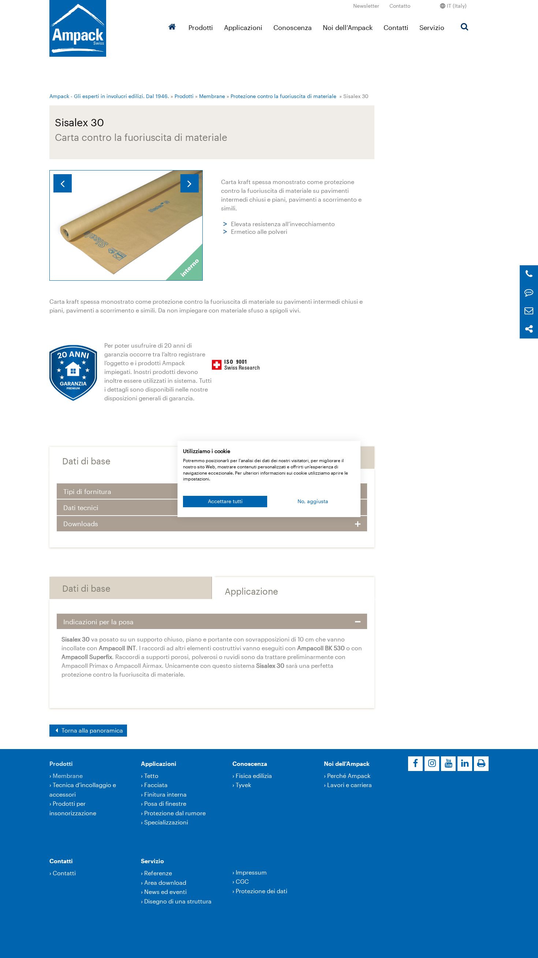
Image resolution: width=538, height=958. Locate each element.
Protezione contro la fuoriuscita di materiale (283, 96)
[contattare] (528, 292)
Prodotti (200, 27)
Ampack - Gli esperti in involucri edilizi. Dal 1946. (109, 96)
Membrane (212, 96)
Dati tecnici (80, 507)
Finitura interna (165, 794)
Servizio (431, 27)
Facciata (156, 784)
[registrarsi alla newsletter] (528, 311)
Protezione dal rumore (175, 812)
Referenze (158, 872)
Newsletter (366, 6)
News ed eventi (165, 891)
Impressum (251, 872)
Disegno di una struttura (178, 901)
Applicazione (251, 591)
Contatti (396, 27)
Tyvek (243, 784)
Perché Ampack (348, 775)
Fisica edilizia (254, 775)
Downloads (80, 523)
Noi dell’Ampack (348, 27)
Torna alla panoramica (91, 730)
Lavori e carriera (349, 784)
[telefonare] (529, 274)
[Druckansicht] (481, 763)
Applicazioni (243, 27)
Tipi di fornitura (87, 491)
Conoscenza (292, 27)
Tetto (151, 775)
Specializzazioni (166, 822)
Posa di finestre (165, 803)
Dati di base (86, 461)
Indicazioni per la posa (98, 621)
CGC (242, 881)
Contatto (399, 6)
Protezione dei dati (261, 890)
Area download (165, 882)
